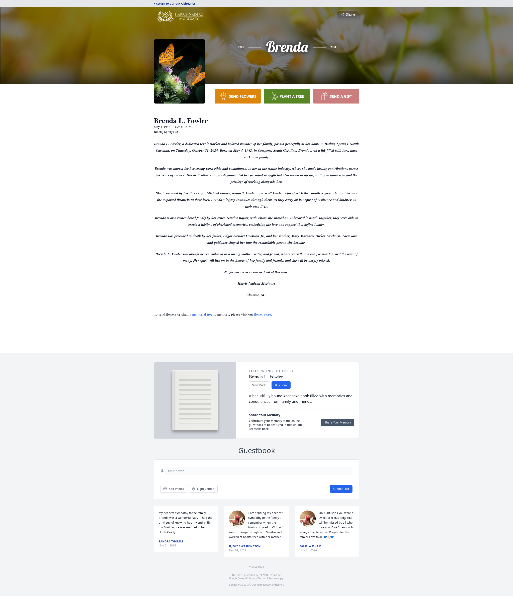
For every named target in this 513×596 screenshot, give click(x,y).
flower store (262, 314)
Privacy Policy (245, 578)
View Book (259, 385)
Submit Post (341, 489)
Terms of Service (267, 578)
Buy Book (281, 385)
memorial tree (202, 314)
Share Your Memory (337, 422)
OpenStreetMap (261, 584)
